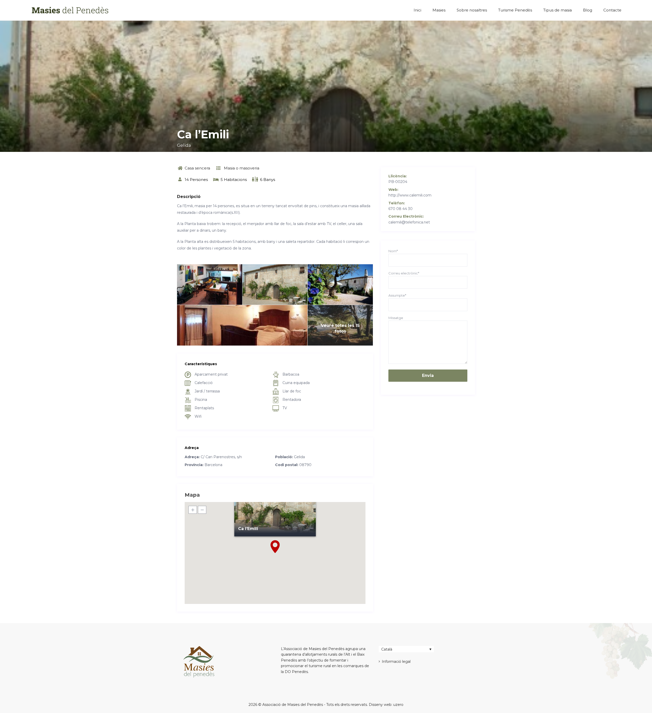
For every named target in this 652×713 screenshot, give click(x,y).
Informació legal (396, 661)
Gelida (184, 145)
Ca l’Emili (248, 528)
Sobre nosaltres (472, 10)
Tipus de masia (557, 10)
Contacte (612, 10)
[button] (275, 546)
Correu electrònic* (403, 273)
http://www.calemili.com (409, 195)
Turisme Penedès (515, 10)
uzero (398, 704)
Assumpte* (397, 295)
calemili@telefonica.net (409, 222)
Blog (587, 10)
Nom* (393, 251)
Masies (438, 10)
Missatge (395, 318)
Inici (417, 10)
